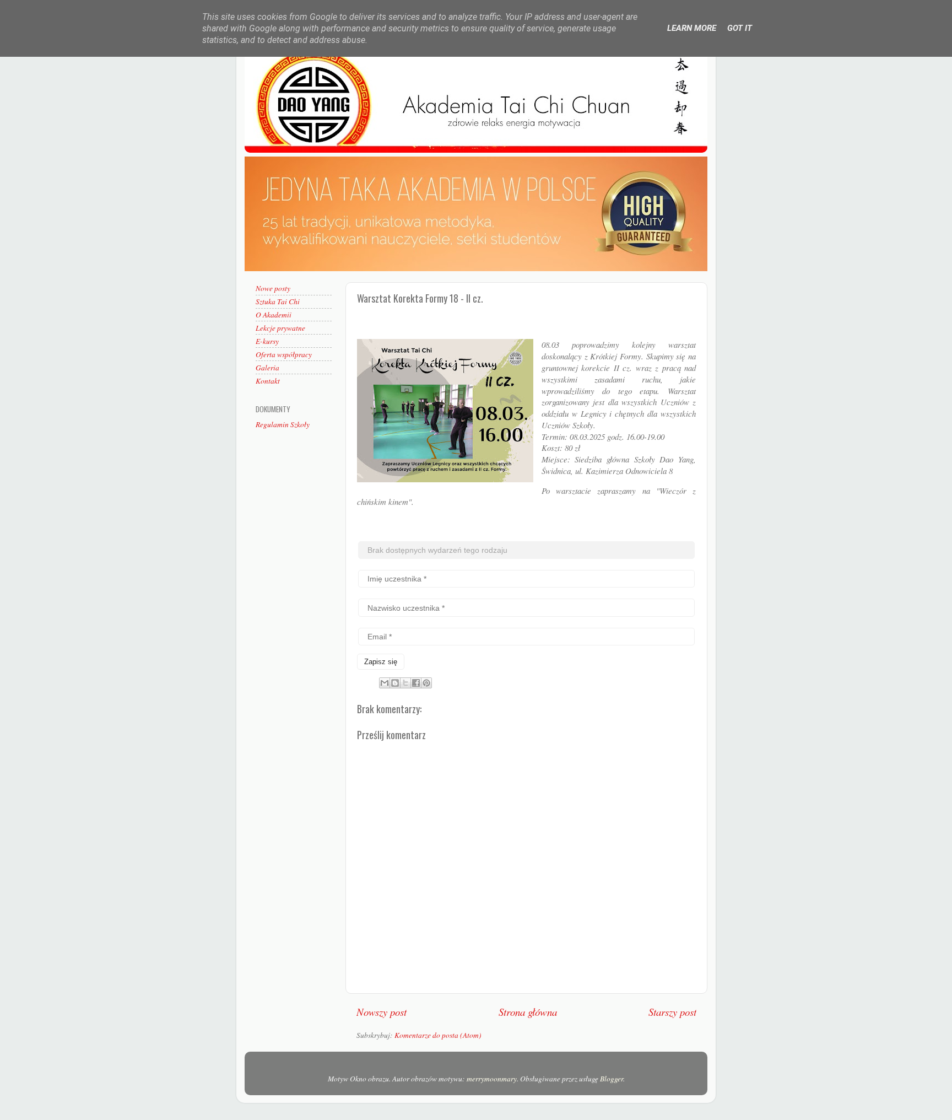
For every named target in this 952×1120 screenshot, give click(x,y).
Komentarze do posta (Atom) (438, 1035)
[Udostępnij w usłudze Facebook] (415, 682)
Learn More (691, 28)
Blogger (611, 1079)
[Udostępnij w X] (405, 682)
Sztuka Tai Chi (278, 301)
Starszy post (672, 1012)
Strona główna (528, 1012)
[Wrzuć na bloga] (395, 682)
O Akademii (273, 315)
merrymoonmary (492, 1079)
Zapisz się (380, 662)
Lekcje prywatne (280, 328)
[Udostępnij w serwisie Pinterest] (426, 682)
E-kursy (267, 341)
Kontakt (268, 381)
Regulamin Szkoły (283, 424)
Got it (739, 28)
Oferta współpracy (284, 354)
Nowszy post (381, 1012)
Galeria (267, 368)
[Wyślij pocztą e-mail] (384, 682)
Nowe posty (273, 288)
